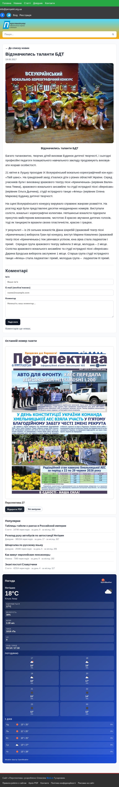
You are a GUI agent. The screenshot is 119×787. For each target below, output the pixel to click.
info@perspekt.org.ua (11, 9)
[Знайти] (113, 34)
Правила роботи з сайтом (14, 783)
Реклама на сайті (86, 783)
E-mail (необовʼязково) (17, 287)
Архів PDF (33, 783)
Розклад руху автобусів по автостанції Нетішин (34, 535)
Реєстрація (25, 15)
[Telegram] (9, 15)
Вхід (15, 15)
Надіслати (13, 322)
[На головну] (14, 24)
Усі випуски (34, 509)
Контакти (50, 3)
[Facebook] (2, 15)
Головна (6, 3)
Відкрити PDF (14, 509)
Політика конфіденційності (63, 783)
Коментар (10, 298)
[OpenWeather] (106, 581)
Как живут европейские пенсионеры (27, 554)
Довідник (38, 3)
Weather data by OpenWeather (16, 760)
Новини (18, 3)
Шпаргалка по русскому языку (24, 545)
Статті (27, 3)
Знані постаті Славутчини (21, 564)
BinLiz (50, 778)
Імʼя (7, 277)
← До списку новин (17, 48)
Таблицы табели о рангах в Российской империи (35, 526)
